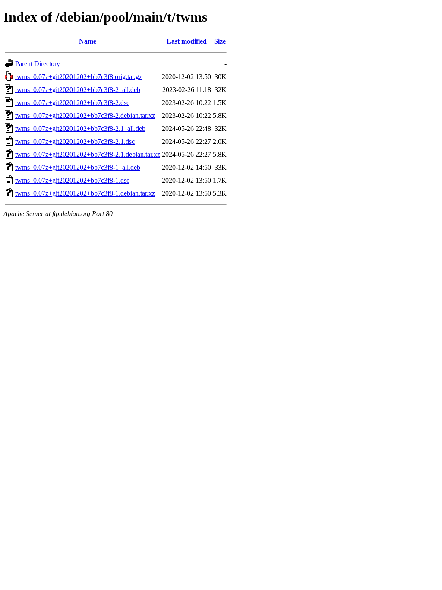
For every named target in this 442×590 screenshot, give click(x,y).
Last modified (187, 41)
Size (220, 41)
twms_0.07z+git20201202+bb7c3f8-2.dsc (72, 102)
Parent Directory (37, 63)
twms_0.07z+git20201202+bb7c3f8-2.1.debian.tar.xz (87, 154)
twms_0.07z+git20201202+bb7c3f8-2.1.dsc (75, 141)
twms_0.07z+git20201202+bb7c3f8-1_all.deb (77, 167)
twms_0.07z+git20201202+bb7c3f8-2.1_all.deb (80, 128)
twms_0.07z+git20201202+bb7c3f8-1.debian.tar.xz (85, 193)
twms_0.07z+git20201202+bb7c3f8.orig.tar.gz (78, 76)
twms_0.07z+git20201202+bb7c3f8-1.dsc (72, 180)
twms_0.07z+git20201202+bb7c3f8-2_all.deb (77, 89)
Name (87, 41)
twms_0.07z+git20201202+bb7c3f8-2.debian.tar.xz (85, 115)
